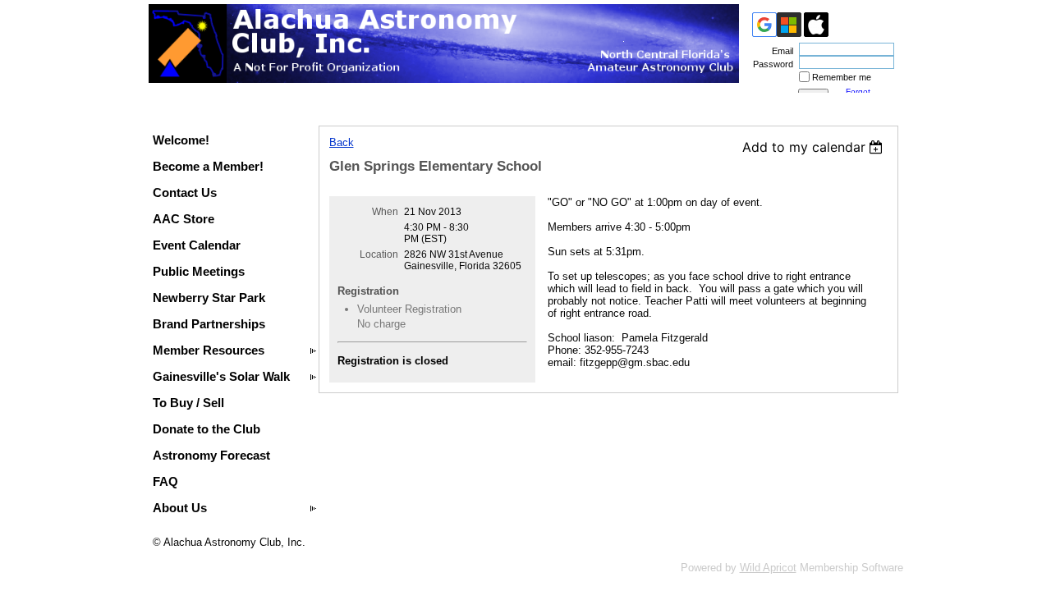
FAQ (165, 481)
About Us (180, 508)
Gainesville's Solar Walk (221, 376)
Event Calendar (197, 245)
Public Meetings (199, 271)
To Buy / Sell (188, 403)
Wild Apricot (768, 567)
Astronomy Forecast (211, 455)
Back (341, 142)
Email (779, 51)
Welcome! (181, 140)
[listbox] (815, 147)
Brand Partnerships (209, 324)
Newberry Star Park (209, 298)
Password (770, 64)
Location (379, 254)
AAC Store (183, 219)
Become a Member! (208, 166)
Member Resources (208, 350)
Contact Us (185, 192)
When (385, 212)
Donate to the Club (206, 429)
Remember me (841, 77)
